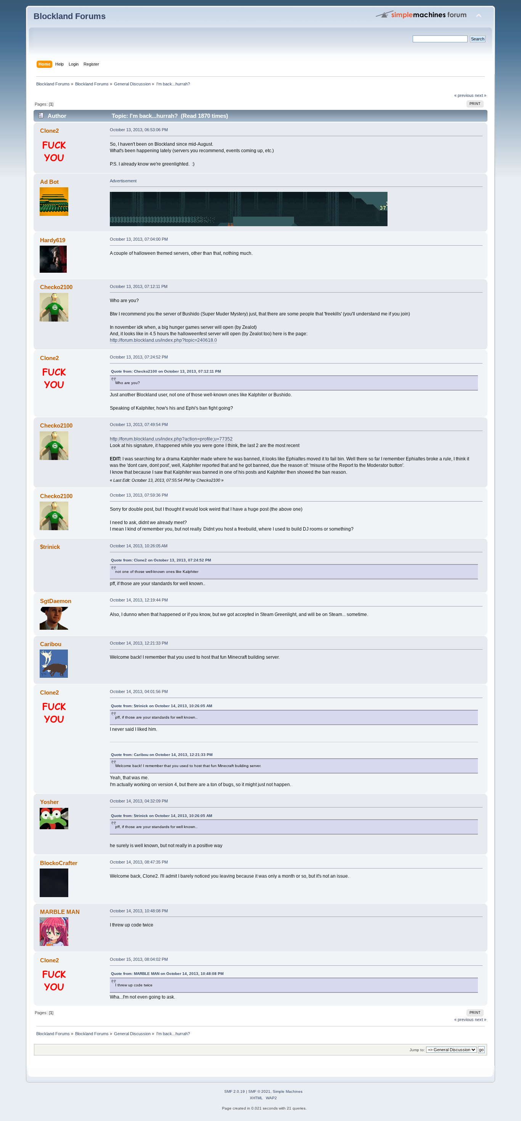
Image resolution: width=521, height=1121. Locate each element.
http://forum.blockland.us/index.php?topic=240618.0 (163, 340)
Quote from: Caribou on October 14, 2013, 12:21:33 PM (161, 755)
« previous (464, 95)
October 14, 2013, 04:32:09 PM (139, 801)
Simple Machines (287, 1091)
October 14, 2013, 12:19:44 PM (139, 600)
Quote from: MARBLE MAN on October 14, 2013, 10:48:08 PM (167, 973)
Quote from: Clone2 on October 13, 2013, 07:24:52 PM (161, 560)
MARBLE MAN (60, 912)
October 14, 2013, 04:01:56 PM (139, 691)
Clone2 (49, 130)
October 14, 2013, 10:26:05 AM (138, 546)
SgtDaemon (55, 601)
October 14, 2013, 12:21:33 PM (139, 643)
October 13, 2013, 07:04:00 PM (139, 239)
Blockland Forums (70, 16)
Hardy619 (52, 240)
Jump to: (417, 1050)
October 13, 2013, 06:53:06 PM (139, 129)
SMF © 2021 (259, 1091)
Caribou (50, 644)
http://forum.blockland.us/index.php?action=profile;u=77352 (171, 439)
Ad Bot (49, 182)
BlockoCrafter (58, 863)
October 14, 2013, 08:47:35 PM (139, 862)
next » (480, 95)
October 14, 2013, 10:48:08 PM (139, 911)
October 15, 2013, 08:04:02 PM (139, 959)
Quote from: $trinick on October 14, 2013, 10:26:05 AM (161, 706)
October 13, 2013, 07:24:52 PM (139, 357)
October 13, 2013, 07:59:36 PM (139, 495)
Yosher (49, 802)
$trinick (50, 547)
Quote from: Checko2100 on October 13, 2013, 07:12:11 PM (166, 371)
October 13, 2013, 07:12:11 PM (138, 286)
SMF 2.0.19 (234, 1091)
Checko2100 (56, 287)
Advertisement (123, 181)
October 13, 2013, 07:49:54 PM (139, 424)
